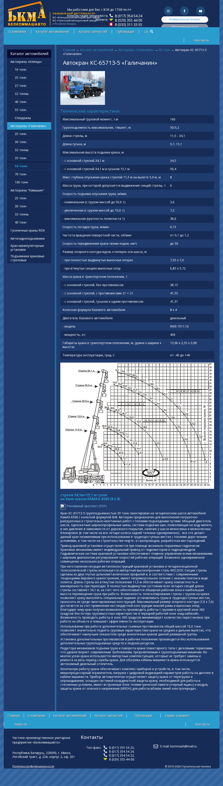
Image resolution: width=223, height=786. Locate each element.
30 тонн (20, 142)
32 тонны (22, 94)
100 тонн (21, 182)
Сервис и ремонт (177, 715)
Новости (20, 724)
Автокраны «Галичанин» (136, 50)
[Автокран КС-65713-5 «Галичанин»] (82, 104)
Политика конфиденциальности (33, 766)
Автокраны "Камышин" (27, 190)
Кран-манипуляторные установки (27, 248)
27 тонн (20, 86)
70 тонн (20, 174)
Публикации (125, 31)
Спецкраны (23, 118)
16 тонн (20, 69)
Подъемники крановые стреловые (27, 258)
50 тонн (164, 50)
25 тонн (20, 77)
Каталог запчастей (93, 31)
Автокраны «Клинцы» (26, 62)
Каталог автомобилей (52, 31)
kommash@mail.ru (183, 746)
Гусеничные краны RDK (27, 230)
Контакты (201, 40)
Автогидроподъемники (27, 238)
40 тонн (20, 102)
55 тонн (20, 110)
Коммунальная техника (184, 19)
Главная (69, 50)
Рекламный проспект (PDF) (86, 506)
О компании (17, 31)
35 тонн (20, 158)
